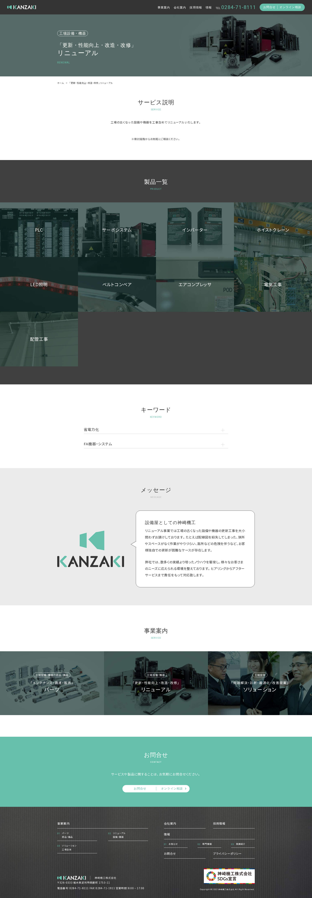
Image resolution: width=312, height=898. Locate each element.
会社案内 (180, 7)
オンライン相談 (290, 7)
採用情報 (196, 7)
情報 (209, 7)
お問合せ (269, 7)
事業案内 (164, 7)
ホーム (60, 82)
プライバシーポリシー (227, 853)
